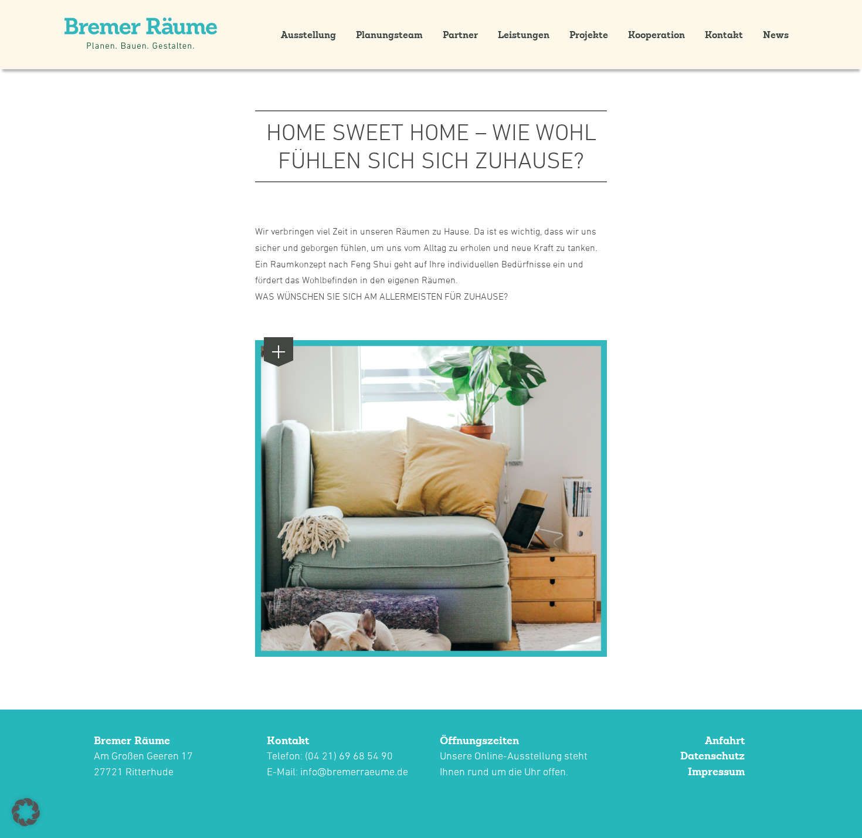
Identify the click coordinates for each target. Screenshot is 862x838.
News (776, 34)
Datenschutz (712, 755)
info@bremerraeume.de (354, 771)
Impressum (716, 771)
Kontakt (724, 34)
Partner (460, 34)
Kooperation (656, 34)
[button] (26, 812)
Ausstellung (308, 34)
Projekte (588, 34)
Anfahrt (725, 740)
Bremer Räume (132, 740)
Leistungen (523, 34)
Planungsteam (389, 34)
